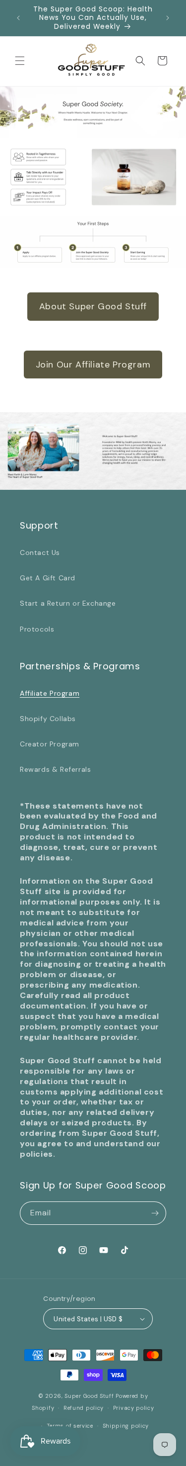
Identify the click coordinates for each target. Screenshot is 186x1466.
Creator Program (49, 743)
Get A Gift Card (47, 577)
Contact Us (40, 552)
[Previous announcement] (18, 18)
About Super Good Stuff (93, 306)
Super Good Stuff (89, 1395)
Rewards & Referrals (55, 769)
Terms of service (70, 1425)
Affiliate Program (49, 693)
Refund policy (83, 1407)
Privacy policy (133, 1407)
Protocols (37, 629)
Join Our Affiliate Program (93, 364)
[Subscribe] (155, 1213)
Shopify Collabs (48, 718)
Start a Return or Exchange (68, 603)
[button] (20, 61)
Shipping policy (126, 1425)
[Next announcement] (168, 18)
